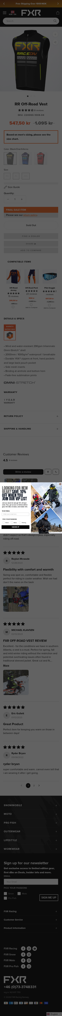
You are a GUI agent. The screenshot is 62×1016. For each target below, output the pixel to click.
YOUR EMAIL (6, 511)
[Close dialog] (60, 484)
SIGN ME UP (15, 527)
